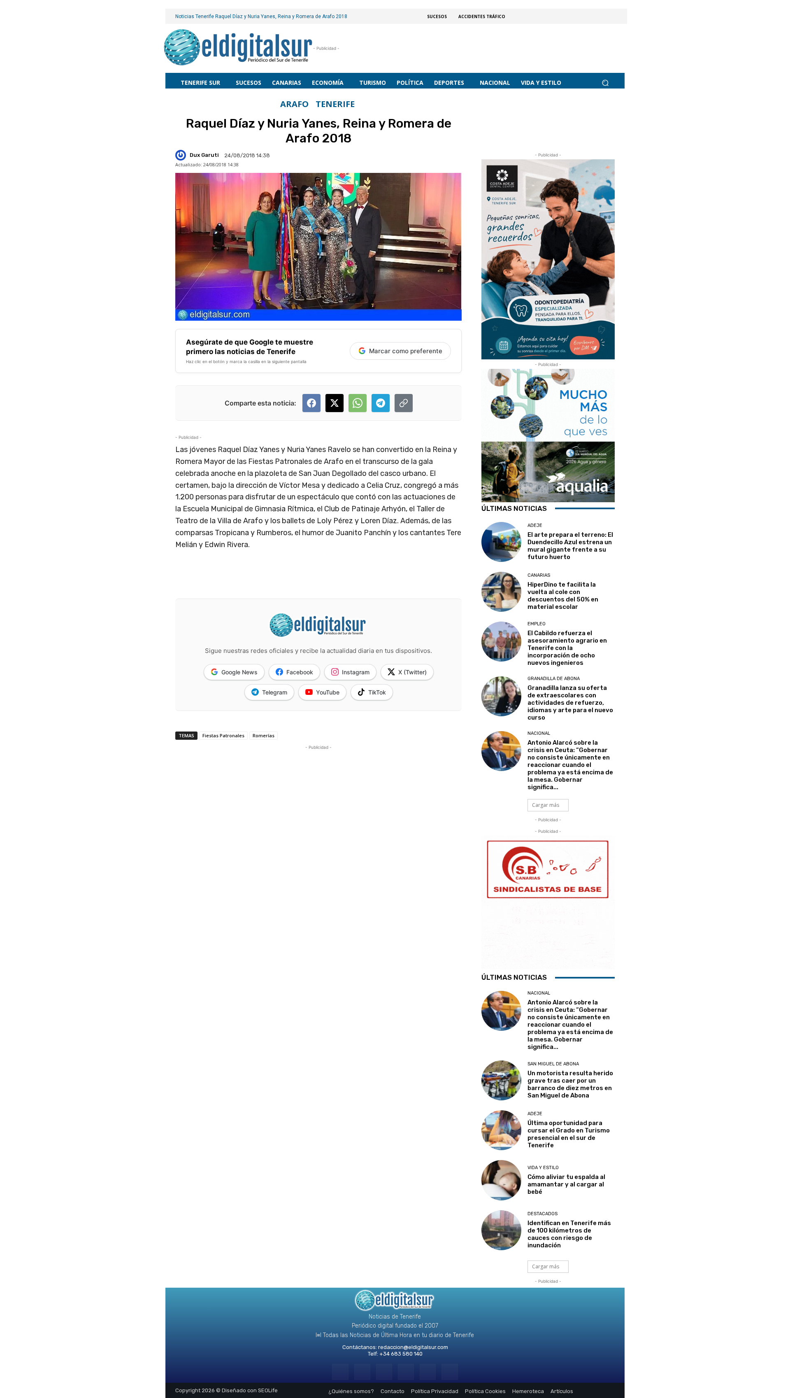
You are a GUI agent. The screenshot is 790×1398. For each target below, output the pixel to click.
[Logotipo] (238, 48)
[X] (428, 1372)
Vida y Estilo (543, 1167)
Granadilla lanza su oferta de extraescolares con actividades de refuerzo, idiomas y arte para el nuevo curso (570, 702)
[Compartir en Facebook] (311, 403)
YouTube (327, 692)
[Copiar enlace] (404, 403)
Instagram (355, 672)
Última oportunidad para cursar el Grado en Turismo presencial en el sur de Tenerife (568, 1134)
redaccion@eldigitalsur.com (413, 1347)
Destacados (542, 1214)
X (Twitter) (412, 672)
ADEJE (534, 525)
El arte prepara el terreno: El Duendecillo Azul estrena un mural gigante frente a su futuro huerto (570, 546)
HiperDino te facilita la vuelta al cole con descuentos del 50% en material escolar (562, 595)
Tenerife (335, 104)
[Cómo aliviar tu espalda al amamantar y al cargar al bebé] (501, 1180)
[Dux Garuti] (181, 155)
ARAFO (294, 104)
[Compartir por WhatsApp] (358, 403)
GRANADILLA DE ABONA (553, 678)
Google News (239, 672)
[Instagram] (362, 1372)
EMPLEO (536, 624)
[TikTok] (406, 1372)
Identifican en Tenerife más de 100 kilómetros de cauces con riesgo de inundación (569, 1234)
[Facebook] (340, 1372)
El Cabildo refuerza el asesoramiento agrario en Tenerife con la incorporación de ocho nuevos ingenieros (567, 647)
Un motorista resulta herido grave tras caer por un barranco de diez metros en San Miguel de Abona (570, 1084)
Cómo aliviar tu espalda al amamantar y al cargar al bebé (566, 1184)
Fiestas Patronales (223, 735)
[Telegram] (384, 1372)
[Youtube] (449, 1372)
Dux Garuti (204, 155)
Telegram (274, 692)
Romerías (263, 735)
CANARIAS (538, 575)
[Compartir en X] (334, 403)
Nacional (538, 733)
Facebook (299, 672)
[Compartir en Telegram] (381, 403)
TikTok (377, 692)
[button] (605, 82)
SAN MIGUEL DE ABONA (553, 1064)
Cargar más (545, 805)
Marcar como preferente (405, 351)
